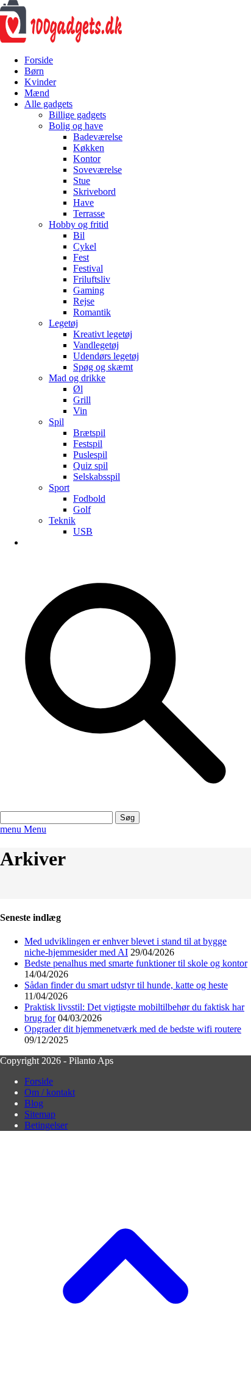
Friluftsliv (91, 279)
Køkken (88, 148)
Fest (81, 257)
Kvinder (40, 82)
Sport (59, 487)
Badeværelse (97, 137)
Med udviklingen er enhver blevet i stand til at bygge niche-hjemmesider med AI (125, 946)
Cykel (84, 246)
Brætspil (89, 433)
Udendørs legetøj (106, 356)
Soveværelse (97, 169)
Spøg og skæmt (103, 367)
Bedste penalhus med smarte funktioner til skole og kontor (135, 963)
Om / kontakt (49, 1092)
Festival (88, 268)
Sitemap (39, 1114)
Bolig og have (76, 126)
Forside (38, 60)
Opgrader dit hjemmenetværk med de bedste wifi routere (132, 1029)
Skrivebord (94, 191)
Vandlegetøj (96, 345)
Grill (82, 400)
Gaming (88, 290)
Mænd (36, 93)
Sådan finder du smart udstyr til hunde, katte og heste (126, 985)
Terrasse (89, 213)
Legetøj (63, 323)
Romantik (92, 312)
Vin (80, 411)
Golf (82, 509)
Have (83, 202)
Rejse (83, 301)
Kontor (87, 158)
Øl (78, 389)
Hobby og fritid (78, 224)
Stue (81, 180)
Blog (33, 1103)
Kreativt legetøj (102, 334)
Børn (34, 71)
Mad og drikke (77, 378)
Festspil (87, 443)
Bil (79, 235)
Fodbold (89, 498)
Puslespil (90, 454)
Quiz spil (90, 465)
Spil (56, 422)
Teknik (62, 520)
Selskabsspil (96, 476)
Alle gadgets (48, 104)
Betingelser (46, 1125)
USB (83, 531)
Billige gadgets (77, 115)
